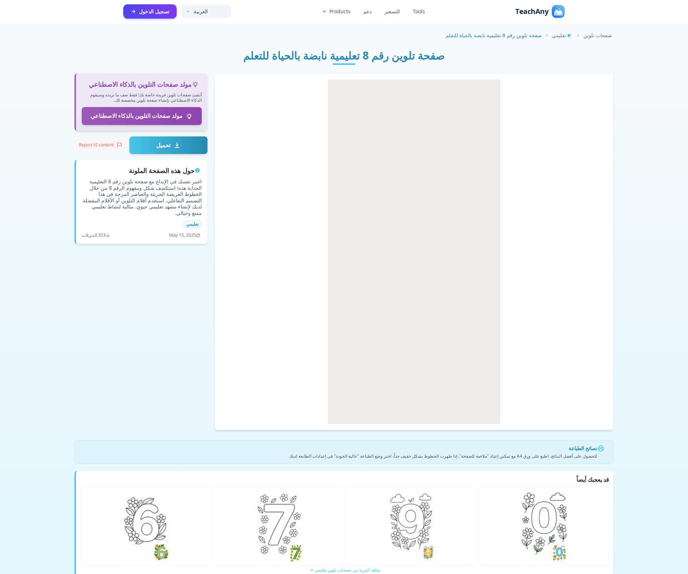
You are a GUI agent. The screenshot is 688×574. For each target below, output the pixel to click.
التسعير (392, 11)
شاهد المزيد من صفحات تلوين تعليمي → (344, 570)
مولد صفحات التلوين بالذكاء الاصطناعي (137, 116)
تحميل (163, 145)
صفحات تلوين (597, 35)
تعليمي (559, 35)
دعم (367, 11)
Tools (419, 11)
